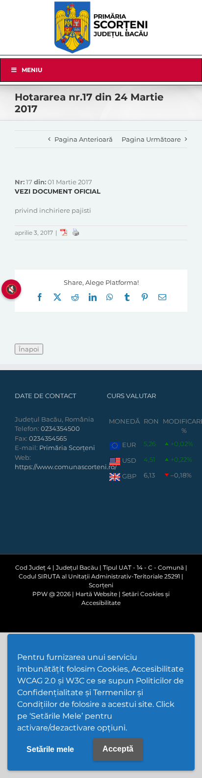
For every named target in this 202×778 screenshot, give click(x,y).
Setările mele (50, 749)
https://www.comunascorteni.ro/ (66, 467)
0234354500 (60, 428)
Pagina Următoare (151, 139)
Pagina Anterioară (83, 139)
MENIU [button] (32, 70)
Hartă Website (96, 594)
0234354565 (48, 438)
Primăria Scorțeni (67, 448)
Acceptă (117, 749)
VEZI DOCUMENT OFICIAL (58, 191)
